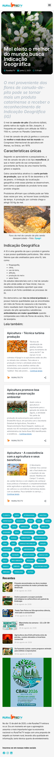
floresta (6, 515)
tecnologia (18, 572)
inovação (15, 555)
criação (43, 543)
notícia (30, 572)
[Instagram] (7, 752)
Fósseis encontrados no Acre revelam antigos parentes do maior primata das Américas (31, 585)
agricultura (43, 555)
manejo (6, 566)
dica (4, 538)
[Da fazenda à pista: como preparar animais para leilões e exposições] (8, 651)
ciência (40, 549)
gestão (40, 532)
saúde (47, 521)
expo (13, 543)
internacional (29, 515)
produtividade (29, 555)
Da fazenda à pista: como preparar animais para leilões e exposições (33, 649)
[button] (49, 5)
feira (5, 543)
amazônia (42, 515)
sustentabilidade (41, 566)
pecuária (41, 560)
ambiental (24, 526)
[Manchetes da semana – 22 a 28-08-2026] (10, 625)
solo (5, 560)
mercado (6, 572)
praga (5, 526)
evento (27, 566)
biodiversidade (40, 538)
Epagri (38, 238)
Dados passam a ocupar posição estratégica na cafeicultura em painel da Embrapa (31, 599)
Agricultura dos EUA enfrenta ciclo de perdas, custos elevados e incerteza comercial (30, 637)
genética (44, 526)
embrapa (17, 566)
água (17, 532)
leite (14, 526)
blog (35, 526)
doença (13, 538)
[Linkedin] (11, 752)
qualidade (20, 521)
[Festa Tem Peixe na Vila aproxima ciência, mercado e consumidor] (8, 613)
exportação (7, 521)
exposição (7, 549)
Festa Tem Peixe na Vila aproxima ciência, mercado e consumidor (32, 611)
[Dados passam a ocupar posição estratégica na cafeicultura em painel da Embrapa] (8, 601)
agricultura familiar (27, 543)
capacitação (25, 538)
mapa (17, 549)
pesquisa (30, 560)
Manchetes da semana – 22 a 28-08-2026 (34, 624)
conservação (28, 532)
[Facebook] (4, 752)
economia (6, 532)
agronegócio (28, 549)
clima (5, 555)
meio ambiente (17, 560)
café (39, 521)
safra (17, 515)
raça (30, 521)
